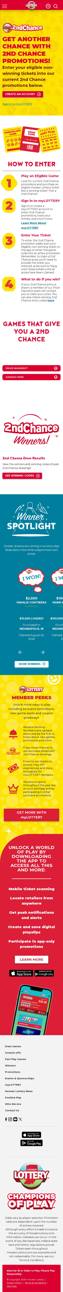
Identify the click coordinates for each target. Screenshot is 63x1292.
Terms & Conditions (35, 1282)
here (51, 300)
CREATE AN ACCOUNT (20, 94)
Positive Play (13, 1097)
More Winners (30, 664)
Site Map (12, 1286)
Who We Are (13, 1104)
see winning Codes (19, 475)
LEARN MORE (31, 959)
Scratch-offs (13, 1052)
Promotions (12, 1072)
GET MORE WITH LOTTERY (31, 815)
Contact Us (12, 1110)
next (43, 653)
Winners (10, 1065)
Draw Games (13, 1046)
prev (20, 653)
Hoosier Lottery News (19, 1091)
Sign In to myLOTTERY (17, 104)
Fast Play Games (15, 1059)
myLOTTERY (13, 1084)
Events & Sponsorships (19, 1078)
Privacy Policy (14, 1282)
